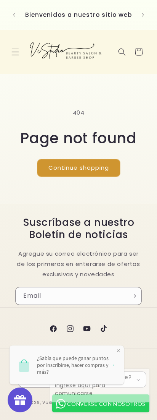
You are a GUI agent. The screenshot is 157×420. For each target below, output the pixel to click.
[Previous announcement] (14, 14)
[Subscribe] (133, 296)
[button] (15, 52)
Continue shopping (78, 168)
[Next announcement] (143, 14)
